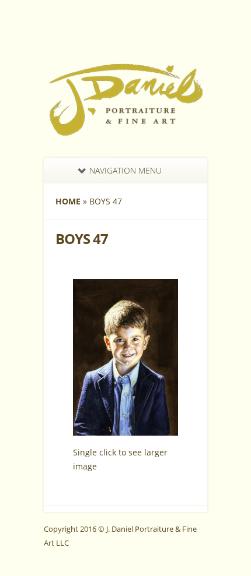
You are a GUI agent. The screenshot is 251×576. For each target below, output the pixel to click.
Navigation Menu (125, 170)
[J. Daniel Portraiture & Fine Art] (125, 132)
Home (68, 201)
